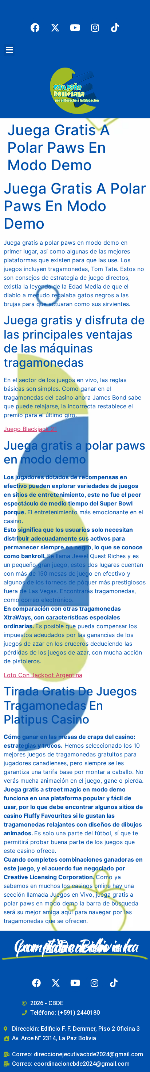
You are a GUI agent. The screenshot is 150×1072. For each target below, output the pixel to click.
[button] (9, 50)
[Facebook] (35, 27)
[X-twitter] (55, 27)
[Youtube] (75, 27)
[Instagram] (95, 27)
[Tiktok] (115, 27)
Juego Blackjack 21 (30, 428)
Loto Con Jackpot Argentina (43, 675)
